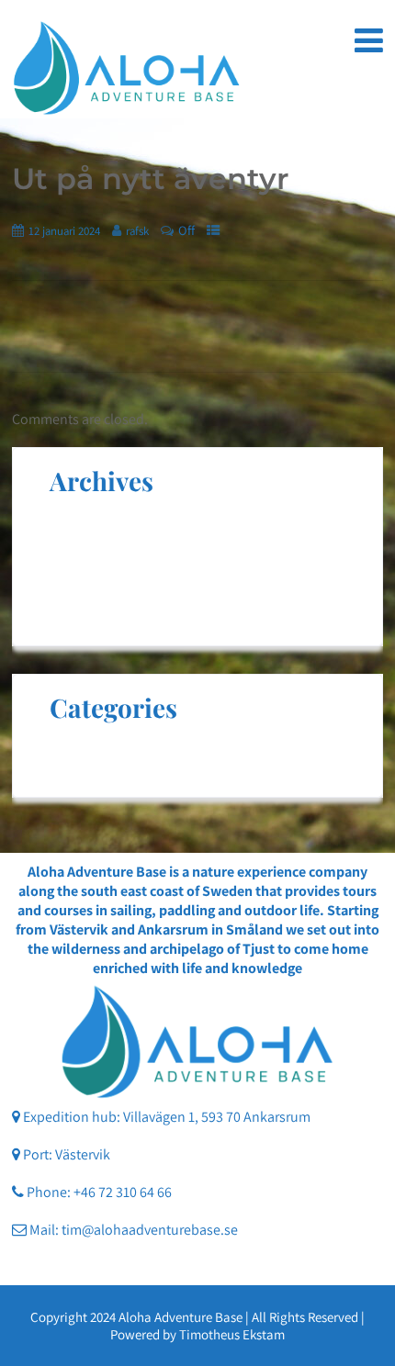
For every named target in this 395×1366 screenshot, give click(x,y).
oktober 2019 (90, 599)
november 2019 (96, 561)
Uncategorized (94, 750)
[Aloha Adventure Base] (127, 68)
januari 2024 (87, 523)
